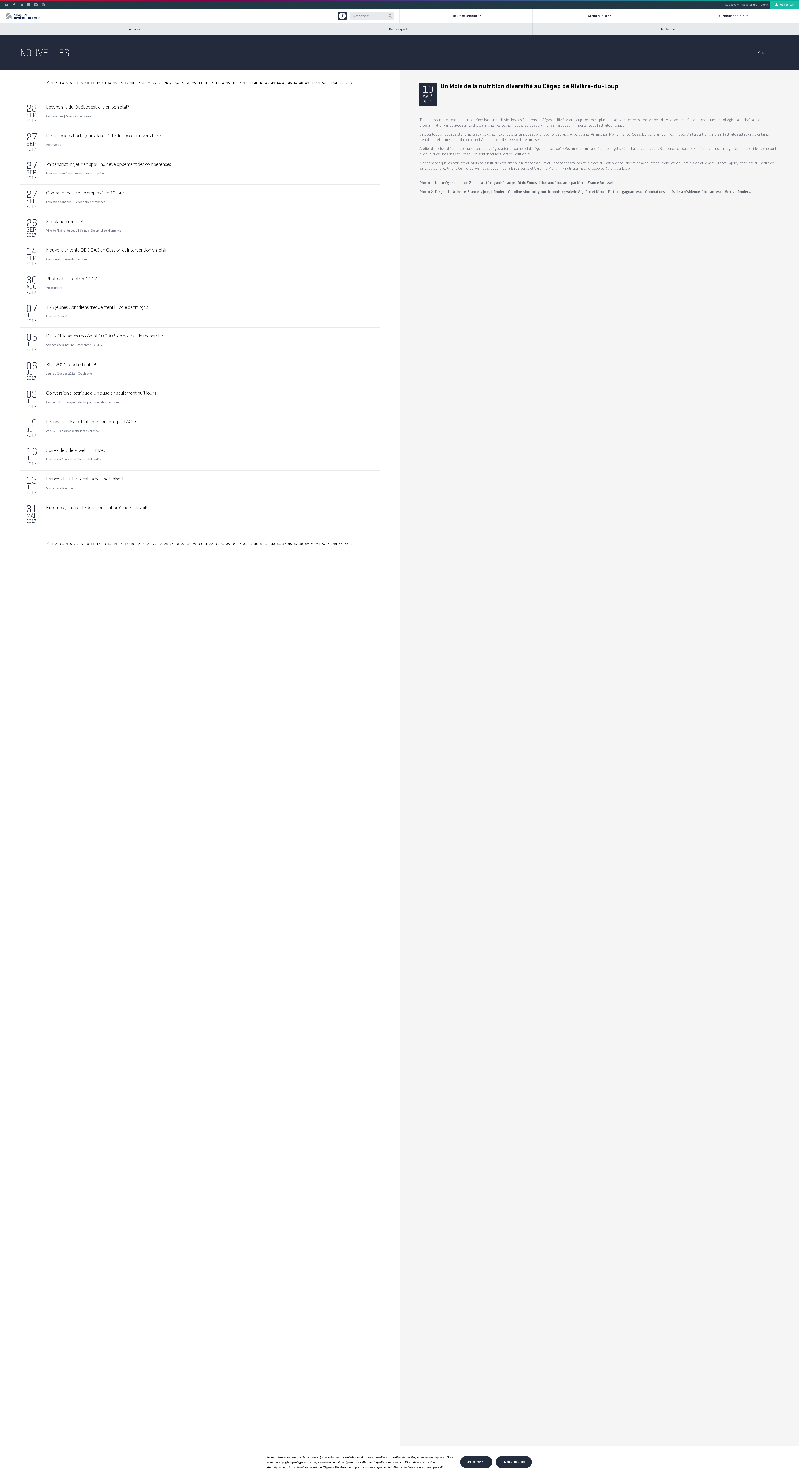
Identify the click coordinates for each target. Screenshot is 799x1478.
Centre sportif (399, 29)
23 (160, 83)
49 (307, 83)
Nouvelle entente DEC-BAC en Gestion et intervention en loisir (106, 250)
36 (233, 83)
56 (346, 83)
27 (183, 83)
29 (194, 83)
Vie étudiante (55, 287)
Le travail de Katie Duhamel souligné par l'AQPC (92, 421)
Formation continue (59, 173)
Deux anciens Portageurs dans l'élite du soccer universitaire (103, 135)
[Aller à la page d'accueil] (22, 16)
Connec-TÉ (53, 402)
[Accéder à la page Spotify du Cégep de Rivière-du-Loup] (43, 4)
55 (341, 83)
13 (104, 83)
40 (256, 83)
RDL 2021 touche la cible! (71, 364)
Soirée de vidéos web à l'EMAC (75, 450)
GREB (98, 344)
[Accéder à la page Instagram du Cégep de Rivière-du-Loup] (36, 4)
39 (250, 83)
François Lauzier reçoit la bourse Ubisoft (85, 478)
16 (121, 83)
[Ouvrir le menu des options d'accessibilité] (342, 16)
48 (301, 83)
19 (138, 83)
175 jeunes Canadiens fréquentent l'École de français (97, 307)
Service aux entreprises (90, 173)
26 (177, 83)
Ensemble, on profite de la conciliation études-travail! (96, 507)
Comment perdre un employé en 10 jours (86, 192)
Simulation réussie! (64, 221)
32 (211, 83)
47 (295, 83)
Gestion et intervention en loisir (67, 259)
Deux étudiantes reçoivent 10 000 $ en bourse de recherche (104, 335)
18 (132, 83)
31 (205, 83)
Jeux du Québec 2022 (60, 373)
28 (188, 83)
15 (115, 83)
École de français (57, 316)
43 (273, 83)
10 (87, 83)
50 (312, 83)
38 (245, 83)
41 (262, 83)
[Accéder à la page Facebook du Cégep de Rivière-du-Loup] (14, 4)
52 (324, 83)
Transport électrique (77, 402)
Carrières (133, 29)
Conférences (54, 116)
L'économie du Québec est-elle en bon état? (87, 107)
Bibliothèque (666, 29)
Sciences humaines (78, 116)
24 (166, 83)
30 (200, 83)
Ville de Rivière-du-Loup (61, 230)
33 (216, 83)
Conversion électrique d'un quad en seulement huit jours (101, 393)
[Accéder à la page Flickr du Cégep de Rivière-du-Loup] (28, 4)
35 (228, 83)
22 (154, 83)
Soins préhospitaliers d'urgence (100, 230)
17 (126, 83)
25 (171, 83)
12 (98, 83)
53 (329, 83)
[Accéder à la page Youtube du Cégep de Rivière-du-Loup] (6, 4)
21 (149, 83)
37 (239, 83)
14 (109, 83)
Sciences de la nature (60, 344)
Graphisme (85, 373)
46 (290, 83)
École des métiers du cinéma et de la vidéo (73, 459)
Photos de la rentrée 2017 (71, 278)
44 (279, 83)
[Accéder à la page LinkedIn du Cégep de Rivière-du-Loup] (21, 4)
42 (267, 83)
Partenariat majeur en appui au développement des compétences (108, 164)
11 (92, 83)
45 (284, 83)
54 (335, 83)
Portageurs (53, 144)
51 (318, 83)
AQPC (50, 430)
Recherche (84, 344)
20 (143, 83)
